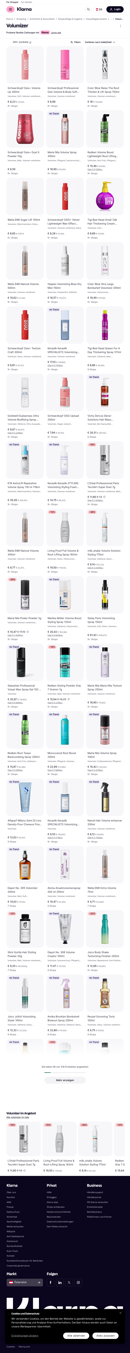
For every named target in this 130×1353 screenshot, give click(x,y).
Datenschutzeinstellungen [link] (60, 1221)
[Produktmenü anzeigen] (120, 26)
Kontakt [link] (11, 1256)
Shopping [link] (21, 19)
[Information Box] (30, 42)
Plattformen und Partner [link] (99, 1217)
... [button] (111, 19)
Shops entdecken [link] (56, 1207)
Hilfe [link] (49, 1192)
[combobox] (99, 42)
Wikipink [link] (11, 1231)
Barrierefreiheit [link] (14, 1246)
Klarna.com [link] (24, 1346)
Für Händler (26, 2)
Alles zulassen (105, 1335)
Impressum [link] (12, 1241)
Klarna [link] (9, 19)
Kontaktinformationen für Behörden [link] (25, 1260)
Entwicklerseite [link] (95, 1207)
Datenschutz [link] (13, 1212)
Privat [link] (52, 1186)
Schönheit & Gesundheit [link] (42, 19)
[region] (65, 1326)
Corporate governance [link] (18, 1265)
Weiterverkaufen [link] (15, 1226)
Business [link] (94, 1186)
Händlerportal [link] (94, 1197)
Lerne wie (56, 32)
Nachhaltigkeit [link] (14, 1221)
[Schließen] (120, 1312)
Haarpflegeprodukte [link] (96, 19)
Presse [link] (10, 1207)
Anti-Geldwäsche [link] (15, 1236)
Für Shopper (12, 2)
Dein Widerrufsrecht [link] (57, 1226)
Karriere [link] (11, 1197)
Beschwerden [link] (54, 1217)
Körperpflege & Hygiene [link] (70, 19)
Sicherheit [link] (12, 1217)
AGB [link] (9, 1202)
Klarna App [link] (52, 1202)
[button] (99, 9)
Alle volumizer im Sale (17, 1117)
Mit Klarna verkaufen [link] (97, 1202)
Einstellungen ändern (24, 1335)
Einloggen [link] (52, 1197)
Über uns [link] (11, 1192)
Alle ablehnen (76, 1335)
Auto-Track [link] (12, 1251)
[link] (50, 1282)
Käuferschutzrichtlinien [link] (59, 1212)
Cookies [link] (11, 1346)
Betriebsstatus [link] (94, 1212)
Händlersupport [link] (95, 1192)
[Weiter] (119, 1147)
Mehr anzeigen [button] (65, 1080)
